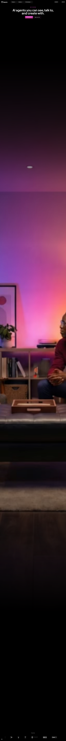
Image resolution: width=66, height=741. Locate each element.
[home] (4, 2)
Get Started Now (29, 17)
